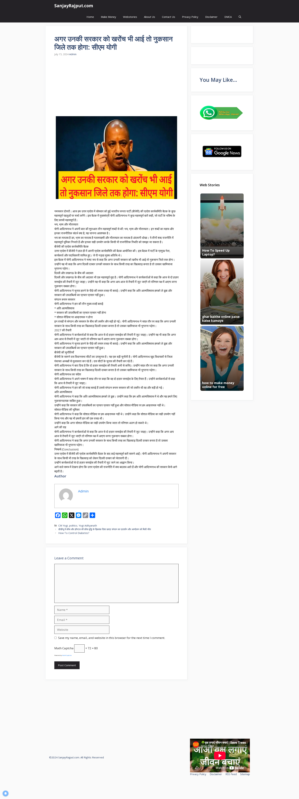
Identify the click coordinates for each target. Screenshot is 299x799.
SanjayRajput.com (73, 5)
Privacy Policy (190, 17)
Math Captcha (64, 648)
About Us (149, 17)
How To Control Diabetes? (73, 533)
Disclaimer (211, 17)
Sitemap (245, 774)
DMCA (228, 17)
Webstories (130, 17)
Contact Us (168, 17)
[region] (45, 774)
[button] (240, 16)
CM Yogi (63, 525)
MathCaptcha (67, 655)
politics (73, 525)
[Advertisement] (116, 86)
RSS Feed (231, 774)
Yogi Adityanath (88, 525)
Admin (72, 54)
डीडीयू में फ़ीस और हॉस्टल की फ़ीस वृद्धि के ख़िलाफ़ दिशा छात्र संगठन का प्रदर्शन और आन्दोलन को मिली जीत (104, 529)
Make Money (108, 17)
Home (90, 17)
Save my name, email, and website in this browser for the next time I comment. (111, 638)
